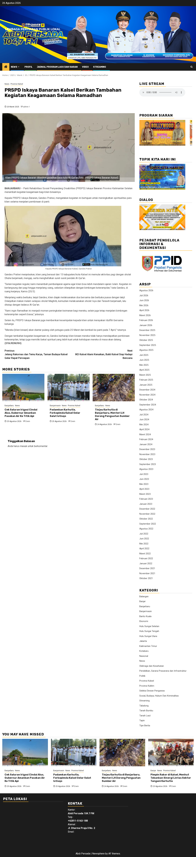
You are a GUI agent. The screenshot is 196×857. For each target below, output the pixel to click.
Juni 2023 (144, 479)
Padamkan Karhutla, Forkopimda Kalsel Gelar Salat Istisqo (65, 413)
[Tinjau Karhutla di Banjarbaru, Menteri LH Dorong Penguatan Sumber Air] (114, 387)
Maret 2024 (145, 434)
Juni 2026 (144, 300)
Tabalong (144, 705)
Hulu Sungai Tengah (149, 631)
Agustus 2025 (146, 350)
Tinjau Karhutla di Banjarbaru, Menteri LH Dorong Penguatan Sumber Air (112, 414)
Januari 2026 (145, 325)
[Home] (6, 67)
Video (85, 67)
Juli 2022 (143, 533)
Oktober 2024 (146, 399)
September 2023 (147, 464)
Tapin (142, 720)
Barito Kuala (145, 616)
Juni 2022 (144, 538)
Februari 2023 (146, 499)
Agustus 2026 (146, 290)
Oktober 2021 (146, 578)
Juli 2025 (143, 355)
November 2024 (147, 394)
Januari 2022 (145, 563)
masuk (23, 446)
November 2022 (147, 513)
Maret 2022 (145, 553)
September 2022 (147, 523)
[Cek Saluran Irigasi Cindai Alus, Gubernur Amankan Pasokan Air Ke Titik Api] (23, 387)
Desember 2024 (147, 389)
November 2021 (147, 573)
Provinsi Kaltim (146, 685)
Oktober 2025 (146, 340)
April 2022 (144, 548)
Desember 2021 (147, 568)
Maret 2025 (145, 375)
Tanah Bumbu (146, 710)
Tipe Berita (144, 725)
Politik (142, 676)
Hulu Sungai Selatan (149, 626)
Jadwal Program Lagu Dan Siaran (57, 67)
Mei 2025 (143, 365)
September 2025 (147, 345)
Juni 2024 (144, 419)
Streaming (99, 67)
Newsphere (98, 853)
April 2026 (144, 310)
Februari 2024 (146, 439)
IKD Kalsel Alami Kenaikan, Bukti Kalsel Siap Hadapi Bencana (103, 354)
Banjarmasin (55, 406)
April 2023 (144, 489)
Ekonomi (143, 621)
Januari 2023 (145, 504)
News (14, 67)
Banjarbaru (9, 406)
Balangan (144, 596)
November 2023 (147, 454)
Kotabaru (144, 651)
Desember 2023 (147, 449)
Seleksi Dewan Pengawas (152, 690)
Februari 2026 (146, 320)
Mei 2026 (143, 305)
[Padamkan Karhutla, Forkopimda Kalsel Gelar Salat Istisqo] (68, 387)
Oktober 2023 (146, 459)
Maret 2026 (145, 315)
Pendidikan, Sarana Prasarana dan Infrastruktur (163, 670)
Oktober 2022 (146, 518)
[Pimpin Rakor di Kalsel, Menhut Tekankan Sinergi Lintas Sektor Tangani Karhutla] (171, 752)
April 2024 (144, 429)
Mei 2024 (143, 424)
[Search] (191, 67)
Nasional (143, 656)
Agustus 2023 (146, 469)
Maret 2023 (145, 494)
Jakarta (143, 641)
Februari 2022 (146, 558)
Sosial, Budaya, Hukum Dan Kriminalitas (159, 695)
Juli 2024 (143, 414)
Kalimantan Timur (148, 646)
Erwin (27, 421)
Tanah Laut (145, 715)
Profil (28, 67)
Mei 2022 (143, 543)
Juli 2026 (143, 295)
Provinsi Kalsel (17, 84)
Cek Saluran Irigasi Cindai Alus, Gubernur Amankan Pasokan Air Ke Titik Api (21, 413)
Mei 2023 (143, 484)
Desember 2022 (147, 508)
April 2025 (144, 369)
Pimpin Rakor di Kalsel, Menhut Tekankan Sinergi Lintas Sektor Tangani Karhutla (171, 777)
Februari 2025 (146, 379)
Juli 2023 (143, 474)
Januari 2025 (145, 384)
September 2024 (147, 404)
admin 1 (26, 107)
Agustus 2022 (146, 528)
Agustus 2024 (146, 409)
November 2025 (147, 335)
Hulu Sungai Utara (148, 636)
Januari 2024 (145, 444)
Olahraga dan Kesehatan (151, 666)
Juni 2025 (144, 360)
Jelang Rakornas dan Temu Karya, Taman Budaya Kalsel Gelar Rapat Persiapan (36, 354)
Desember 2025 (147, 330)
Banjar (142, 601)
